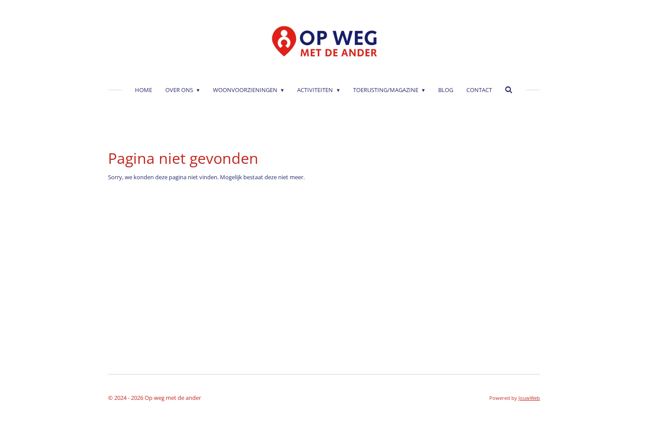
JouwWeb (529, 398)
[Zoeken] (509, 90)
